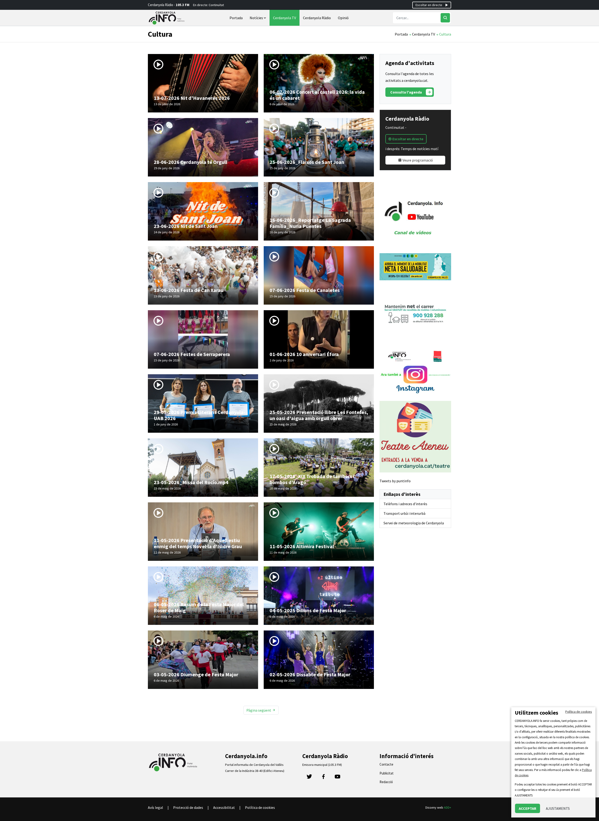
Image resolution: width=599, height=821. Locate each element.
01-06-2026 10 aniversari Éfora (304, 354)
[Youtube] (337, 778)
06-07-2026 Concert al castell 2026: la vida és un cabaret (317, 95)
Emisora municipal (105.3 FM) (322, 765)
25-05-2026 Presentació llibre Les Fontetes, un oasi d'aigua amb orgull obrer (319, 415)
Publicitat (387, 773)
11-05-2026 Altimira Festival (302, 546)
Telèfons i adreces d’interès (405, 503)
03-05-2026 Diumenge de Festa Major (196, 674)
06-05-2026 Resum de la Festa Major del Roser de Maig (199, 607)
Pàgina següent (259, 710)
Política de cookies (260, 807)
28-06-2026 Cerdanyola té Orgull (190, 162)
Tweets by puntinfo (395, 481)
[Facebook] (323, 778)
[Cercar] (445, 17)
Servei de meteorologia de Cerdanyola (414, 523)
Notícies (257, 17)
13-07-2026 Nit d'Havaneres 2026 (192, 98)
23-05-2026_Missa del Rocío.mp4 (191, 482)
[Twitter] (309, 778)
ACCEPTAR (527, 808)
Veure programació (417, 160)
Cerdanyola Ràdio (317, 17)
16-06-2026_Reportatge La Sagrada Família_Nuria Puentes (310, 223)
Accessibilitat (224, 807)
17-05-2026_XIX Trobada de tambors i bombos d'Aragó (312, 479)
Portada (236, 17)
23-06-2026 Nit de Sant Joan (186, 226)
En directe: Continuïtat (208, 5)
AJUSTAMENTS (558, 808)
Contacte (386, 764)
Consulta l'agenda (406, 92)
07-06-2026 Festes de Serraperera (192, 354)
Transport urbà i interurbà (404, 513)
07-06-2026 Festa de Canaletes (305, 290)
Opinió (343, 17)
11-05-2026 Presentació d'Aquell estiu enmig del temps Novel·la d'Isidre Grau (198, 543)
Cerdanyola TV (284, 17)
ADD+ (447, 807)
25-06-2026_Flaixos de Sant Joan (307, 162)
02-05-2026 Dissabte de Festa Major (310, 674)
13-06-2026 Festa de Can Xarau (188, 290)
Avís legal (155, 807)
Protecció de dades (188, 807)
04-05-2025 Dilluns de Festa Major (308, 610)
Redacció (386, 782)
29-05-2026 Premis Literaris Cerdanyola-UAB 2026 (199, 415)
